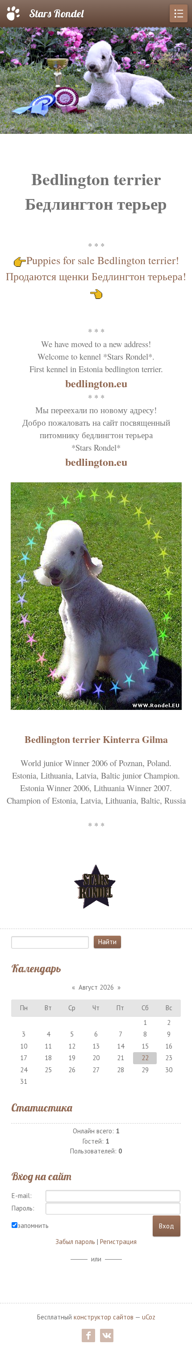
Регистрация (118, 1241)
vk (106, 1335)
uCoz (148, 1317)
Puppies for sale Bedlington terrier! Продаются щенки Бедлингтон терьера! (96, 268)
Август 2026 (96, 987)
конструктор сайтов (104, 1317)
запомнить (33, 1225)
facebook (88, 1335)
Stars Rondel (56, 13)
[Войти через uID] (96, 1278)
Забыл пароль (75, 1241)
